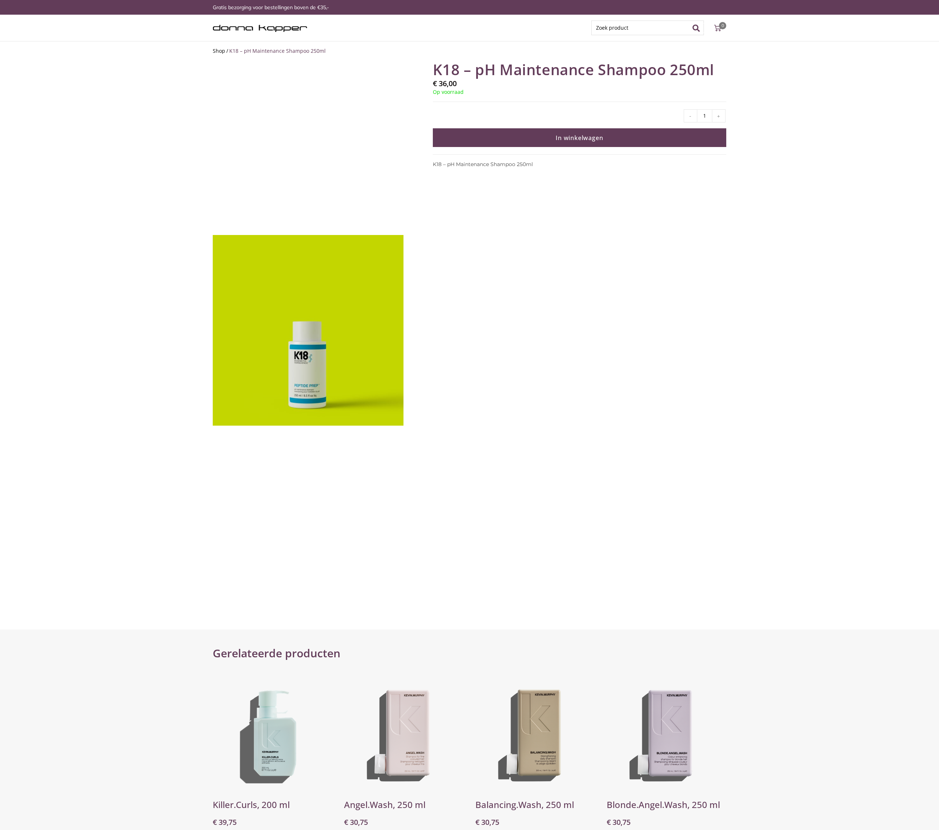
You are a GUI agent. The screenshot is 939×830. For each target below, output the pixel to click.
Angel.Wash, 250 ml (384, 804)
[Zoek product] (647, 28)
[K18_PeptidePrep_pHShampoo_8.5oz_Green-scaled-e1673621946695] (308, 330)
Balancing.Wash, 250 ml (524, 804)
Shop (219, 50)
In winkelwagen (579, 138)
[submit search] (698, 28)
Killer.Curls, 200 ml (251, 804)
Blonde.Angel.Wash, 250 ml (663, 804)
